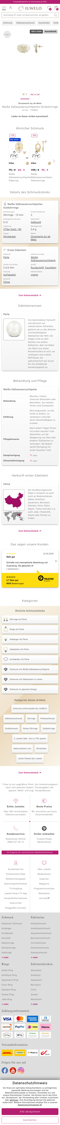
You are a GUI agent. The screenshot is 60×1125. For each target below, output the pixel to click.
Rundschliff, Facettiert (43, 268)
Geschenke (44, 23)
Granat (34, 994)
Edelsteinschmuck (25, 23)
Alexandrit (36, 970)
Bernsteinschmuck (40, 938)
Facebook (5, 1070)
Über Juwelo (44, 869)
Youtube (13, 1070)
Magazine (44, 883)
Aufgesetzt (9, 275)
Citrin (34, 989)
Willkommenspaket (16, 879)
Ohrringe (31, 718)
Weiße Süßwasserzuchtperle (43, 259)
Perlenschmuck (47, 718)
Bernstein (36, 984)
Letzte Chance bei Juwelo (30, 758)
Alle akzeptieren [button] (30, 1112)
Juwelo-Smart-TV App (15, 893)
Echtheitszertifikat (15, 874)
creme (34, 275)
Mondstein (36, 999)
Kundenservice (15, 869)
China (6, 282)
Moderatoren (44, 874)
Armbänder (7, 933)
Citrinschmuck (38, 943)
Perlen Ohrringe (30, 728)
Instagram (21, 1070)
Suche (55, 15)
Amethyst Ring (9, 975)
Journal (43, 898)
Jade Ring (7, 999)
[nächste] (53, 161)
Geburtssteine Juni (22, 748)
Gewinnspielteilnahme (15, 883)
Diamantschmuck (40, 947)
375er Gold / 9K (12, 229)
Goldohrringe (49, 728)
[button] (4, 8)
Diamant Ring (9, 989)
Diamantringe (9, 947)
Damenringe (8, 943)
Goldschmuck (11, 728)
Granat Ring (8, 994)
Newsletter (44, 893)
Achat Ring (7, 970)
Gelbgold (36, 222)
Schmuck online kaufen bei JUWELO (30, 708)
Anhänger (7, 928)
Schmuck (7, 23)
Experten (44, 879)
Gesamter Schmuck (12, 923)
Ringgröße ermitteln (15, 908)
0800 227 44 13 (16, 842)
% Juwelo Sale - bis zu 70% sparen (30, 738)
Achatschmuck (38, 923)
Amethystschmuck (40, 928)
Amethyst (36, 975)
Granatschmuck (39, 952)
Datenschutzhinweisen (28, 1105)
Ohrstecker (9, 236)
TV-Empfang (15, 888)
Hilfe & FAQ (16, 903)
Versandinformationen (15, 898)
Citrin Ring (7, 984)
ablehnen (14, 1100)
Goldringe (7, 952)
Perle (6, 257)
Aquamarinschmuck (41, 933)
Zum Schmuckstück (28, 295)
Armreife (6, 938)
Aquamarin (36, 980)
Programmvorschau (44, 888)
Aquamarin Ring (10, 980)
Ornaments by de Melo (40, 238)
